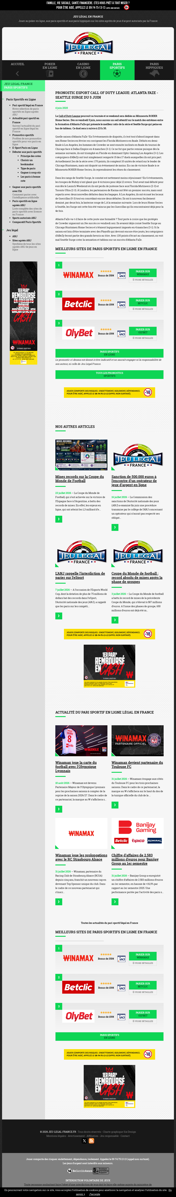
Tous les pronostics (109, 374)
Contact (125, 1136)
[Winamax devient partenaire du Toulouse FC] (138, 740)
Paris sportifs (109, 353)
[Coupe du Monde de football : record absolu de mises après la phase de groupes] (138, 551)
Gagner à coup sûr (31, 172)
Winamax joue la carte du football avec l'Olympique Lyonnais (76, 766)
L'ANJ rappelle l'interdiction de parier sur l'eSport (80, 575)
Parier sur (143, 273)
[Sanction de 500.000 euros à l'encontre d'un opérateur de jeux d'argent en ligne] (138, 455)
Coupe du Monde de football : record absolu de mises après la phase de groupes (137, 577)
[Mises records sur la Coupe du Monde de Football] (81, 455)
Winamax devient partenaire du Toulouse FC (137, 764)
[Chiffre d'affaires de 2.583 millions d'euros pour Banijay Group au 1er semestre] (138, 833)
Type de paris (28, 168)
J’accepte (94, 1194)
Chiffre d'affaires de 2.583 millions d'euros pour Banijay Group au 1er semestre (135, 859)
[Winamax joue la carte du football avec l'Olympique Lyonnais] (81, 740)
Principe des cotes (31, 156)
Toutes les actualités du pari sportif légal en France (109, 923)
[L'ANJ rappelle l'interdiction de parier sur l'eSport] (81, 551)
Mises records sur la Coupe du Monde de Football (79, 478)
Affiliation (92, 1136)
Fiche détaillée (144, 279)
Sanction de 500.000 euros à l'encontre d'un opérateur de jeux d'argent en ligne (134, 480)
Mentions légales (56, 1136)
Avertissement (76, 1136)
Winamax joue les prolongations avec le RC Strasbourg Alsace (81, 857)
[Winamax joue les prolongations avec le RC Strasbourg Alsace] (81, 833)
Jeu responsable (109, 1136)
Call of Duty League (69, 116)
